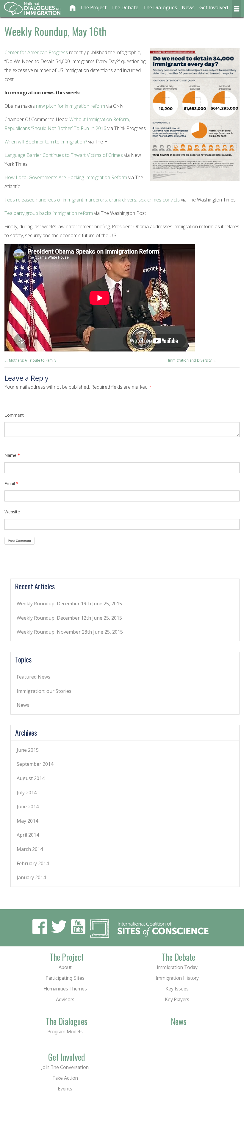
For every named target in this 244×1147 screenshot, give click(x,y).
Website (12, 512)
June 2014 (28, 806)
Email (11, 483)
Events (65, 1089)
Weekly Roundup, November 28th (54, 632)
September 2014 (35, 764)
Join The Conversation (65, 1067)
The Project (93, 7)
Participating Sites (65, 978)
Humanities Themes (65, 989)
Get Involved (213, 7)
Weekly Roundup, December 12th (54, 618)
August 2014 (31, 778)
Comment (14, 415)
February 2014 (33, 863)
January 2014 (31, 877)
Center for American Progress (36, 52)
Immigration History (177, 978)
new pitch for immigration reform (70, 106)
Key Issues (177, 989)
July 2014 (27, 792)
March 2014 (30, 849)
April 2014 (28, 835)
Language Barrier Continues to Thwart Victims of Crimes (63, 155)
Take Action (65, 1078)
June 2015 (28, 750)
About (65, 967)
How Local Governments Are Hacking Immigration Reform (65, 177)
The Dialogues (160, 7)
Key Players (177, 999)
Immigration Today (177, 967)
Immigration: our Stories (44, 691)
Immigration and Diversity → (192, 360)
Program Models (65, 1032)
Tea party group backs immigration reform (48, 213)
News (188, 7)
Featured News (33, 676)
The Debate (124, 7)
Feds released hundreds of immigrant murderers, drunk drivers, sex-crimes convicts (92, 199)
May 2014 (27, 821)
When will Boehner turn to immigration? (45, 141)
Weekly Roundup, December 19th (54, 603)
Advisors (65, 999)
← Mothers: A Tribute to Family (30, 360)
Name (12, 455)
